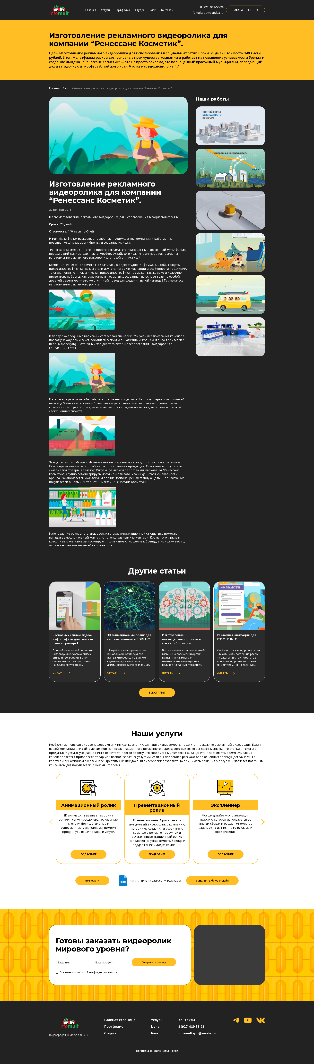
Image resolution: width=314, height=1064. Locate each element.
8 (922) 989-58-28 (212, 7)
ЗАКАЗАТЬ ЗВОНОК (245, 10)
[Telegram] (236, 1021)
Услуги (105, 10)
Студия (140, 10)
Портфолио (122, 10)
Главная (90, 10)
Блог (152, 10)
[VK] (260, 1021)
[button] (263, 822)
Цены (155, 1026)
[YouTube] (248, 1021)
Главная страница (119, 1020)
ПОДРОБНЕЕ (88, 854)
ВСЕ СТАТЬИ (157, 692)
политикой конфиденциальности (95, 972)
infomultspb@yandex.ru (207, 13)
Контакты (167, 10)
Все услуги (92, 880)
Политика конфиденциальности (157, 1051)
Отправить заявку (154, 962)
